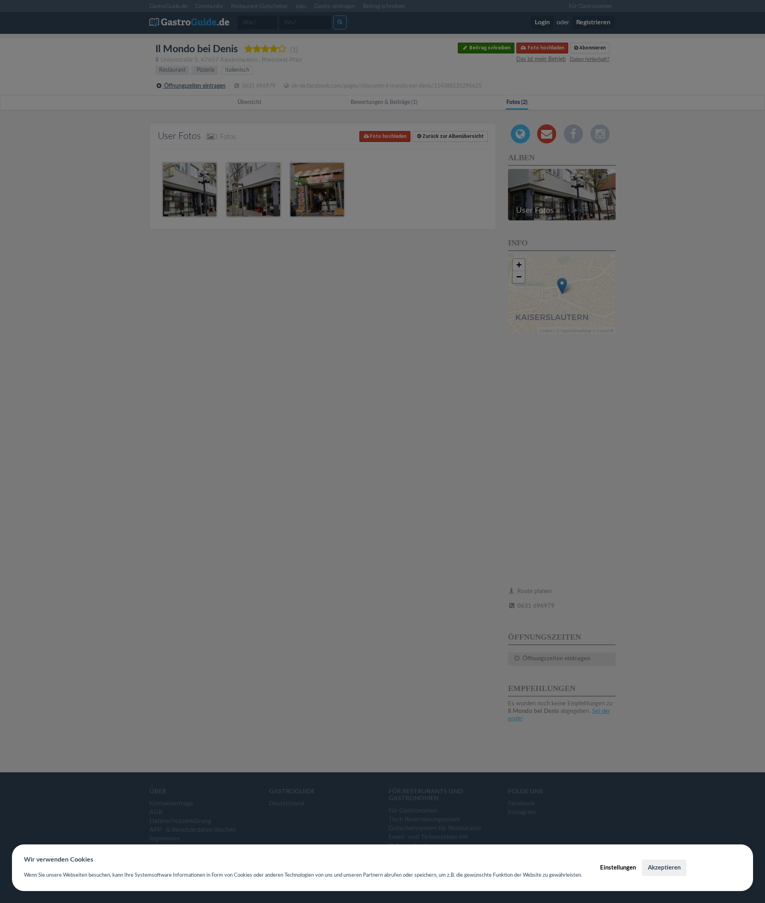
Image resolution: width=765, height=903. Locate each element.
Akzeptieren (664, 868)
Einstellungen (618, 868)
